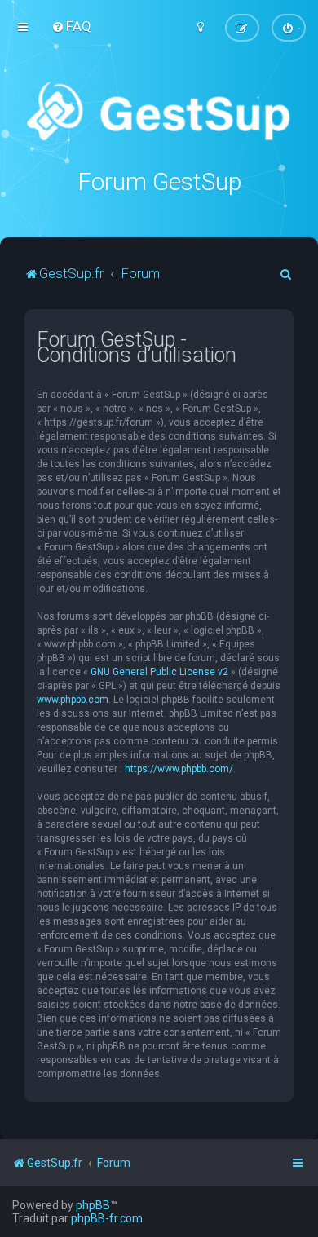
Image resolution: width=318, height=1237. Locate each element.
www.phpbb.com (72, 699)
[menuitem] (71, 26)
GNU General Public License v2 (159, 672)
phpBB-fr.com (107, 1218)
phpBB (93, 1205)
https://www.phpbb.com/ (179, 769)
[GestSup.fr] (158, 112)
